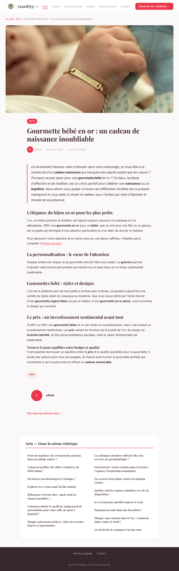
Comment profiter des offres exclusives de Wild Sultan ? (53, 468)
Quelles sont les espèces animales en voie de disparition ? (121, 492)
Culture (56, 6)
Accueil (34, 6)
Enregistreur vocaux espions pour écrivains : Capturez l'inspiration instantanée (121, 468)
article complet (51, 243)
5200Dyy (20, 6)
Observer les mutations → (154, 6)
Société (125, 6)
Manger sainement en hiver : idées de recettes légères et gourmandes (55, 523)
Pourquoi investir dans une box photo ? (118, 510)
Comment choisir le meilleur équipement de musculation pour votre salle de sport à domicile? (54, 510)
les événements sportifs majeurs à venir (118, 502)
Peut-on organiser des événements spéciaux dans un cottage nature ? (54, 457)
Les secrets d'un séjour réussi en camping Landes (119, 480)
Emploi (91, 6)
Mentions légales (82, 553)
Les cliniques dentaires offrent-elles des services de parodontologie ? (119, 457)
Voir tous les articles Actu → (45, 413)
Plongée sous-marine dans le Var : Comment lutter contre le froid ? (121, 519)
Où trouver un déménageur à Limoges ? (51, 479)
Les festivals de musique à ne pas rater (118, 529)
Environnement (108, 6)
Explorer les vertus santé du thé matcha (51, 486)
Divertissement (74, 6)
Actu (45, 6)
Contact (101, 553)
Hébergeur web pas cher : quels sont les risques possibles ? (51, 496)
